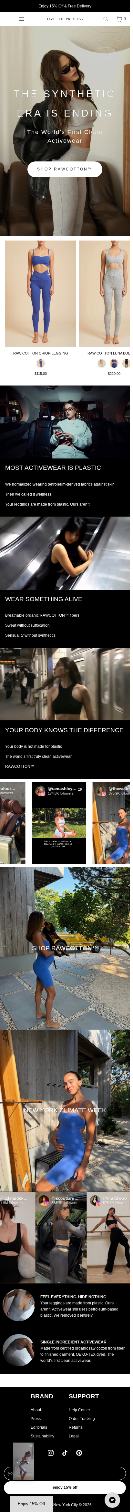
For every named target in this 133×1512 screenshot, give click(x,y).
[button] (79, 823)
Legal (74, 1436)
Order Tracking (82, 1418)
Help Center (79, 1410)
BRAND (42, 1396)
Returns (76, 1427)
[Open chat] (112, 1500)
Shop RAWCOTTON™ (65, 169)
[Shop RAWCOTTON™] (65, 948)
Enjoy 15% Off (65, 1487)
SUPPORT (84, 1396)
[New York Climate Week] (65, 1111)
